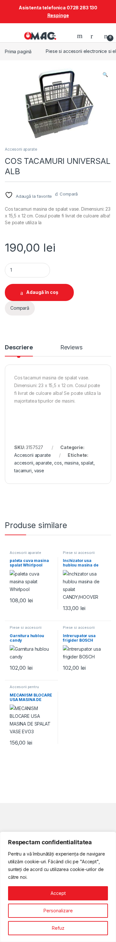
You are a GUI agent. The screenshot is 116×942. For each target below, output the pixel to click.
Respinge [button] (58, 15)
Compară (69, 193)
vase (39, 470)
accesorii (23, 463)
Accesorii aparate (21, 149)
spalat (87, 463)
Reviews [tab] (71, 348)
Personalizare (58, 910)
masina (71, 463)
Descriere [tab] (19, 348)
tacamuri (23, 470)
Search (80, 35)
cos (58, 463)
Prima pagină (18, 51)
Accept (58, 893)
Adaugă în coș (42, 292)
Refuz (58, 928)
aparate (43, 463)
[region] (58, 887)
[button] (105, 74)
